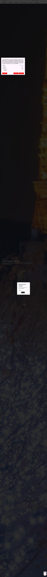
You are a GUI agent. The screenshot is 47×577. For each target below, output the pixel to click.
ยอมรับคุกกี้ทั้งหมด (21, 73)
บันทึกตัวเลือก (4, 73)
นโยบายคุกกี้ (16, 63)
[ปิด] (24, 58)
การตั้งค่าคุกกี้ (5, 70)
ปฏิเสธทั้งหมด (16, 73)
